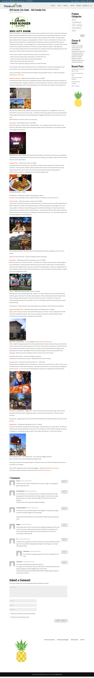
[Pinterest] (31, 1)
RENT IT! (73, 5)
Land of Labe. (20, 75)
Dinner (21, 12)
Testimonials (83, 1)
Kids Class (79, 25)
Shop (72, 1)
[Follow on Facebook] (75, 644)
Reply (64, 481)
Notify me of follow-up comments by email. (23, 613)
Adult (73, 19)
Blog (18, 12)
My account (77, 1)
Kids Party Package (76, 27)
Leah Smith (26, 551)
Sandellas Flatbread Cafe (45, 341)
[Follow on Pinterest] (83, 644)
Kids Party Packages (62, 639)
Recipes (79, 5)
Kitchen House (14, 12)
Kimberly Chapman (21, 507)
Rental (74, 30)
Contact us (80, 60)
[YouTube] (29, 1)
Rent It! (83, 639)
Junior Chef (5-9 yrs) (76, 22)
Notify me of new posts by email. (20, 617)
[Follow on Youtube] (81, 644)
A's (17, 539)
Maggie (18, 524)
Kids (73, 25)
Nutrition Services (49, 639)
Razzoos (27, 341)
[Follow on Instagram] (78, 644)
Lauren (18, 480)
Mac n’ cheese (75, 86)
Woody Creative (59, 674)
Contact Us (86, 5)
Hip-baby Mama (20, 491)
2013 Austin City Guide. (53, 468)
